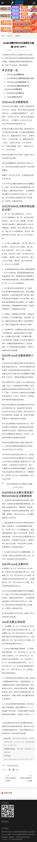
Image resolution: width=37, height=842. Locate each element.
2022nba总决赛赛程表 (15, 74)
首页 (2, 36)
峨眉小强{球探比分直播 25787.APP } (26, 780)
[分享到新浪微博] (16, 770)
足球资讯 (10, 36)
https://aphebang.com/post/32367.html (18, 759)
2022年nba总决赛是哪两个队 (18, 82)
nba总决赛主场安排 (14, 97)
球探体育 (30, 742)
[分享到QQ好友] (13, 770)
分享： (4, 770)
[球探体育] (18, 3)
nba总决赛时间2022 (12, 765)
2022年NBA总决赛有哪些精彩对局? (20, 78)
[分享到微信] (9, 770)
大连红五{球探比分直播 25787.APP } (10, 780)
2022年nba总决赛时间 (15, 93)
